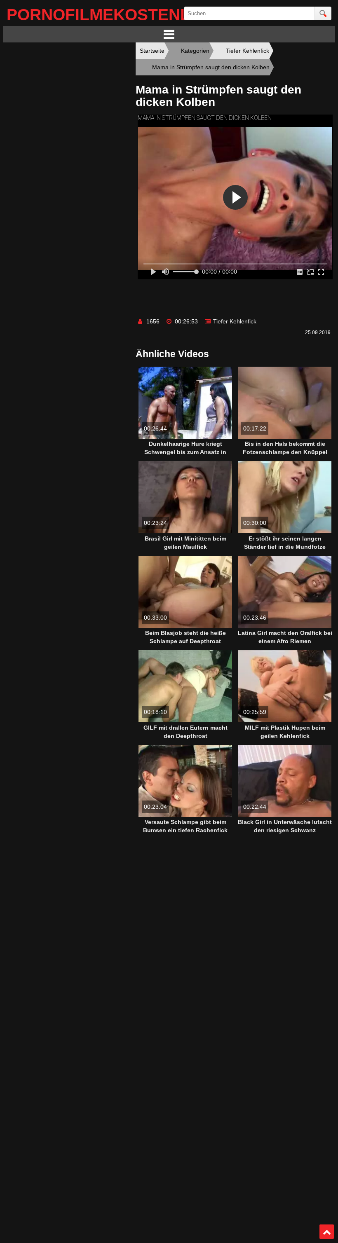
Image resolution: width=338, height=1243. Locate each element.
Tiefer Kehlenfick (234, 321)
